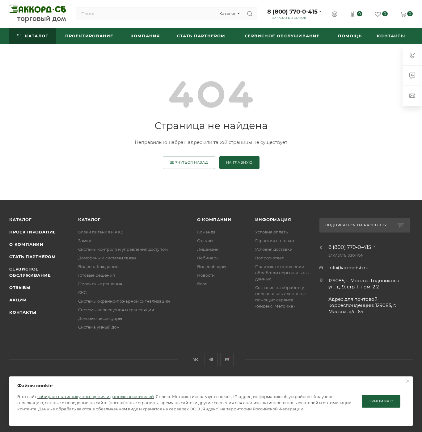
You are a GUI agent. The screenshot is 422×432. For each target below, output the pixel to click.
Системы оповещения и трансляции (116, 309)
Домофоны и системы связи (107, 257)
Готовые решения (96, 275)
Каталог (20, 219)
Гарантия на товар (274, 240)
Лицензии (208, 249)
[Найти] (249, 13)
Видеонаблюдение (98, 266)
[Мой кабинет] (334, 15)
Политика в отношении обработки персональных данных (282, 272)
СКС (82, 292)
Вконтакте (195, 359)
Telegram (211, 359)
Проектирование (32, 231)
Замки (84, 240)
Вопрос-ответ (269, 257)
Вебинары (208, 257)
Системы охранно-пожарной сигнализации (124, 301)
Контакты (22, 312)
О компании (26, 244)
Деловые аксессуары (100, 318)
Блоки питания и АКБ (100, 231)
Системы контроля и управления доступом (123, 249)
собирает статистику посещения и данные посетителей (95, 396)
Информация (273, 219)
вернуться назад (189, 162)
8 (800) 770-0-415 (292, 11)
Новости (206, 275)
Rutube (227, 359)
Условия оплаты (272, 231)
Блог (202, 283)
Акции (18, 299)
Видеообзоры (211, 266)
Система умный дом (99, 327)
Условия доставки (274, 249)
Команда (206, 231)
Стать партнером (32, 256)
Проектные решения (100, 283)
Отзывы (20, 287)
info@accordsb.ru (348, 268)
